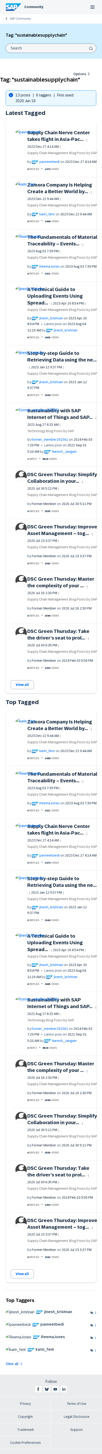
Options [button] (79, 74)
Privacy (25, 1404)
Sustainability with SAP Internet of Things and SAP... (62, 417)
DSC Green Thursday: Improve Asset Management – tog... (62, 533)
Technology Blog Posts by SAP (50, 431)
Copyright (25, 1417)
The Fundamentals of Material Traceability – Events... (62, 244)
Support (76, 1430)
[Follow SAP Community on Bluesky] (47, 1389)
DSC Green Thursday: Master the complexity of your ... (60, 585)
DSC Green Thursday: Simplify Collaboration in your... (62, 481)
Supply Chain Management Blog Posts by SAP (62, 153)
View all (22, 685)
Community (33, 7)
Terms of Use (76, 1404)
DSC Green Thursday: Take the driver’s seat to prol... (58, 638)
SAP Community (20, 18)
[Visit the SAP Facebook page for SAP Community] (38, 1389)
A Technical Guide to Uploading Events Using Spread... (56, 296)
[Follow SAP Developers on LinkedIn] (64, 1389)
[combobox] (51, 48)
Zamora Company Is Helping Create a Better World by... (59, 191)
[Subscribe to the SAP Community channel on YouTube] (55, 1389)
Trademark (25, 1430)
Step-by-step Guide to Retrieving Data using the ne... (62, 360)
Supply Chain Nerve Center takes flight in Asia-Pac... (58, 139)
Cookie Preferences (25, 1443)
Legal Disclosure (76, 1417)
